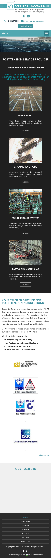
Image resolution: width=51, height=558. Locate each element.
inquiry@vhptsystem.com (34, 21)
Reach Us (25, 541)
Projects (25, 529)
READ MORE (25, 131)
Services (25, 525)
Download (25, 537)
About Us (25, 521)
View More (44, 455)
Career (25, 533)
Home (25, 517)
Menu (5, 33)
